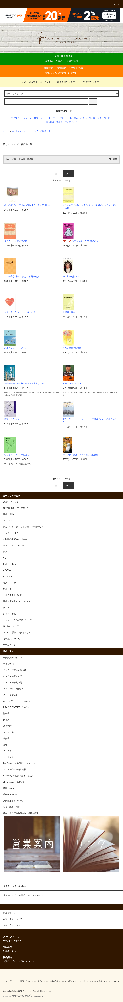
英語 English (9, 788)
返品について (43, 981)
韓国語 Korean (10, 794)
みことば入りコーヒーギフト (36, 82)
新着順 (30, 159)
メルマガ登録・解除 (99, 981)
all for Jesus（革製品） (14, 782)
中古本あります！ (92, 82)
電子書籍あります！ (67, 82)
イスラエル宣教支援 (12, 676)
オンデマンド (71, 122)
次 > (68, 173)
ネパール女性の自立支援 (14, 769)
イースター (8, 751)
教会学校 (7, 726)
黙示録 (92, 118)
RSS (110, 981)
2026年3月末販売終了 (13, 689)
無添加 (59, 122)
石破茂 (83, 118)
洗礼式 (6, 720)
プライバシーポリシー (81, 981)
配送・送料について (28, 981)
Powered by (7, 996)
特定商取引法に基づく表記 (60, 981)
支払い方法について (11, 981)
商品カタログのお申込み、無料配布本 (21, 813)
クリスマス (8, 757)
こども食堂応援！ (11, 695)
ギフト (62, 118)
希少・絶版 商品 (11, 807)
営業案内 (61, 68)
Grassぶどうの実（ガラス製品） (18, 776)
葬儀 (5, 745)
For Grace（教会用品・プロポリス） (20, 763)
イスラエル (73, 118)
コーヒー (108, 118)
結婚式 (6, 738)
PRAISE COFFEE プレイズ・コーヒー (21, 707)
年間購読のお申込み (12, 658)
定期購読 (50, 122)
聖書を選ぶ (8, 664)
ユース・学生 (9, 732)
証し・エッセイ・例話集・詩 (37, 131)
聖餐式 (6, 713)
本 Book (16, 131)
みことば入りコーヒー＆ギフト (17, 701)
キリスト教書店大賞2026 (14, 670)
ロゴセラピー (40, 118)
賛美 (99, 118)
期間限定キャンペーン (13, 801)
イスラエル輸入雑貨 (12, 682)
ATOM (116, 981)
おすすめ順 (11, 159)
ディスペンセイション (21, 118)
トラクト (53, 118)
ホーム (6, 131)
